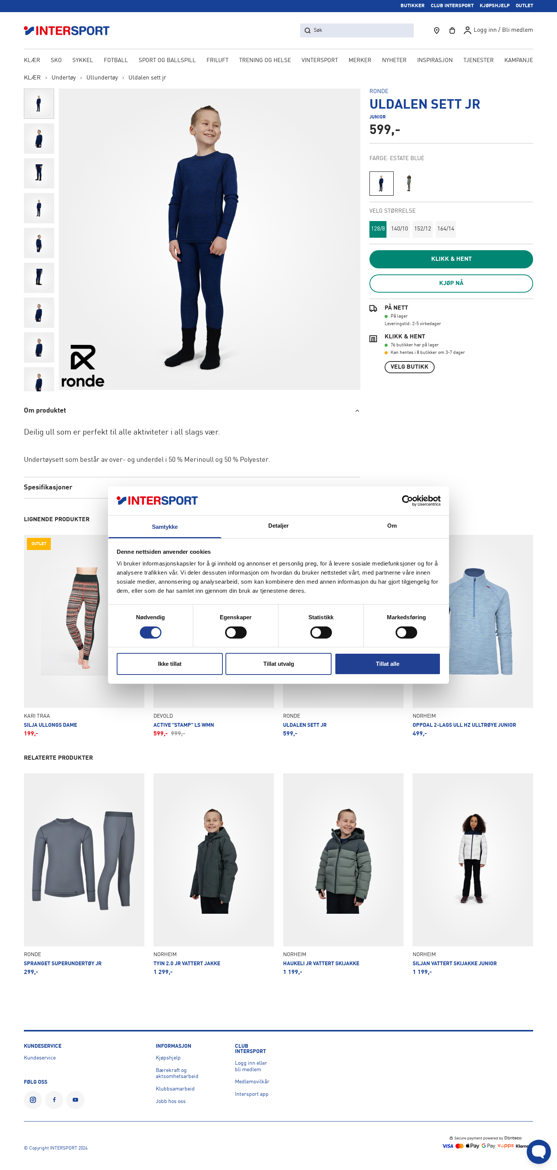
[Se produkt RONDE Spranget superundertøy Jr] (84, 874)
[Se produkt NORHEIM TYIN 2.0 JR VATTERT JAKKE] (213, 874)
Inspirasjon (435, 61)
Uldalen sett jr (147, 78)
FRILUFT (217, 61)
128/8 (378, 229)
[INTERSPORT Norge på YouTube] (75, 1100)
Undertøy (64, 78)
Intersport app (252, 1094)
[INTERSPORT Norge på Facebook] (54, 1100)
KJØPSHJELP (495, 5)
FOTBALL (116, 61)
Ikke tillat (169, 664)
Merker (360, 61)
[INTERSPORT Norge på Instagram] (33, 1100)
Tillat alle (387, 664)
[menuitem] (478, 61)
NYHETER (394, 61)
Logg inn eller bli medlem (251, 1066)
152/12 (422, 229)
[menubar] (278, 61)
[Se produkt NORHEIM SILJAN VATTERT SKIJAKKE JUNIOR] (473, 874)
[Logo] (71, 30)
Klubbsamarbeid (175, 1089)
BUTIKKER (413, 5)
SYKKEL (82, 61)
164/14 (445, 229)
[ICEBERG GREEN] (409, 183)
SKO (56, 61)
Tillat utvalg (278, 664)
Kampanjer (520, 61)
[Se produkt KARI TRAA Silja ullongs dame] (84, 636)
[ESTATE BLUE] (381, 183)
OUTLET (524, 5)
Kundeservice (40, 1058)
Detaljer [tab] (278, 525)
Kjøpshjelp (168, 1058)
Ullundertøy (102, 78)
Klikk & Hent (451, 259)
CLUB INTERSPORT (452, 5)
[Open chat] (539, 1152)
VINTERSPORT (320, 61)
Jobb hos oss (171, 1101)
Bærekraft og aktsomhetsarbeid (177, 1074)
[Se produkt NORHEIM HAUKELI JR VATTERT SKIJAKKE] (343, 874)
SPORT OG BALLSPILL (167, 61)
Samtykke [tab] (165, 526)
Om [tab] (392, 525)
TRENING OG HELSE (265, 61)
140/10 (399, 229)
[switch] (236, 632)
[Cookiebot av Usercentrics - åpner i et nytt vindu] (407, 500)
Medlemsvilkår (252, 1081)
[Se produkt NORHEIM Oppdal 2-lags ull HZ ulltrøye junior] (473, 636)
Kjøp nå (451, 283)
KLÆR (32, 61)
